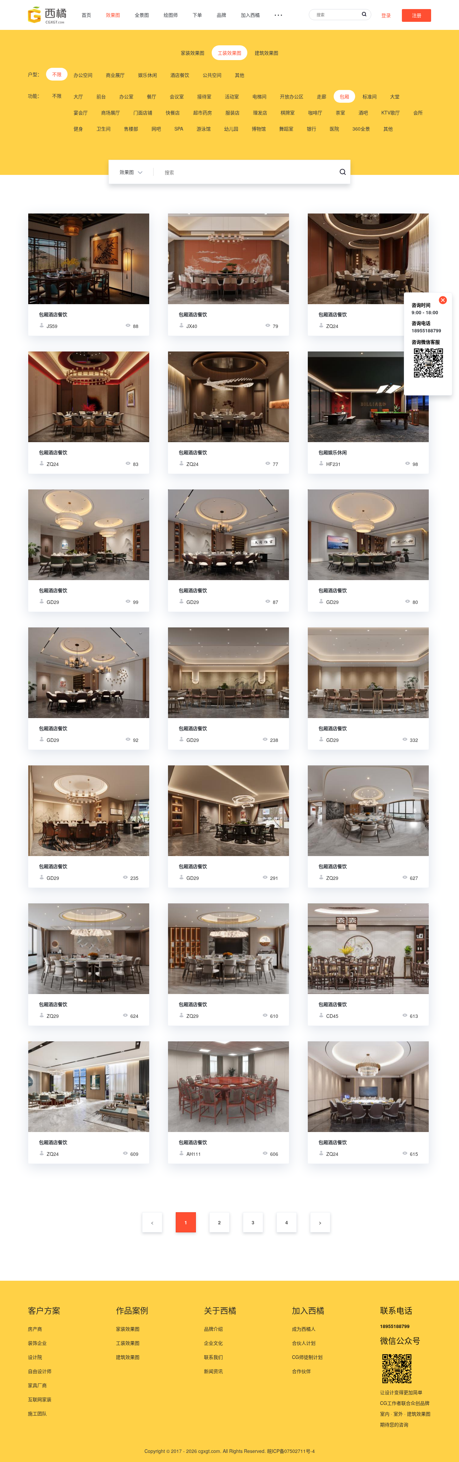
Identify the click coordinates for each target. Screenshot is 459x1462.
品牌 (221, 14)
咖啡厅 (315, 112)
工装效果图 (229, 52)
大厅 (78, 96)
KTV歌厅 (390, 112)
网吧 (156, 128)
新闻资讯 (213, 1371)
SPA (178, 128)
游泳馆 (204, 128)
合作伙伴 (301, 1371)
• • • (278, 14)
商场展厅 (110, 112)
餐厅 (151, 96)
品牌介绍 (213, 1328)
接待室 (204, 96)
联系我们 (213, 1357)
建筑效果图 (266, 52)
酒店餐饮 (179, 75)
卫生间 (103, 128)
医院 (334, 128)
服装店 (232, 112)
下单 (197, 14)
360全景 (361, 128)
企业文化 (213, 1342)
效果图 (113, 14)
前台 (101, 96)
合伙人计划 (304, 1342)
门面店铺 (142, 112)
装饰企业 (37, 1342)
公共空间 (212, 75)
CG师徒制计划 (307, 1357)
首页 (86, 14)
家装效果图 (192, 52)
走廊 (321, 96)
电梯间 (259, 96)
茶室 (340, 112)
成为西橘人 (304, 1328)
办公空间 (83, 75)
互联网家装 (39, 1399)
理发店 (260, 112)
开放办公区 (291, 96)
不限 (56, 74)
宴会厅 (81, 112)
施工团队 (37, 1413)
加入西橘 (250, 14)
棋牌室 (288, 112)
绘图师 (171, 14)
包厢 (344, 96)
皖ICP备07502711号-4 (291, 1451)
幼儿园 (231, 128)
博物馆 (259, 128)
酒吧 (363, 112)
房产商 (35, 1328)
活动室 (232, 96)
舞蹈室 (286, 128)
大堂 (395, 96)
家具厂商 (37, 1385)
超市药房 (202, 112)
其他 (239, 75)
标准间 (370, 96)
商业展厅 (115, 75)
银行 (311, 128)
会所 (418, 112)
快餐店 (173, 112)
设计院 (35, 1357)
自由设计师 (39, 1371)
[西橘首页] (47, 14)
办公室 (126, 96)
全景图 (142, 14)
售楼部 (131, 128)
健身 (78, 128)
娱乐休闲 (147, 75)
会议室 (177, 96)
